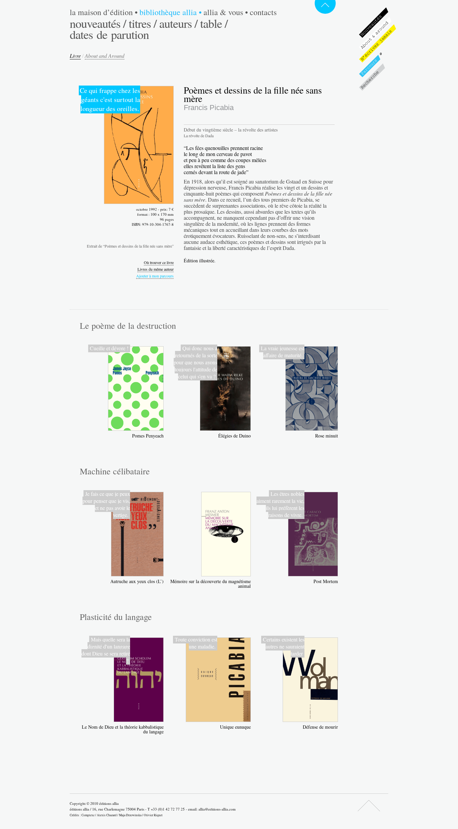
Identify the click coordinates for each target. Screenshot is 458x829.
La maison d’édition (103, 12)
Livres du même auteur (155, 269)
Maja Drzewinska (130, 815)
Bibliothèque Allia (170, 12)
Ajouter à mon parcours (155, 275)
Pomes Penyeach (148, 435)
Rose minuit (326, 435)
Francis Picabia (209, 107)
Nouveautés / (98, 23)
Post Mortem (325, 581)
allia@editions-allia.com (217, 809)
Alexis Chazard (107, 815)
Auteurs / (178, 23)
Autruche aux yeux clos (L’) (137, 581)
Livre (75, 55)
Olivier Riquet (153, 815)
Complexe (88, 815)
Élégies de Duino (234, 435)
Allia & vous (226, 12)
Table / (214, 23)
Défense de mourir (320, 727)
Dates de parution (109, 34)
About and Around (104, 55)
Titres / (143, 23)
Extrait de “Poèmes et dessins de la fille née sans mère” (130, 246)
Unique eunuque (235, 727)
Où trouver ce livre (159, 262)
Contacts (263, 12)
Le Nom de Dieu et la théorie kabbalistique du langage (123, 729)
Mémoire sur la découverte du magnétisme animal (210, 583)
